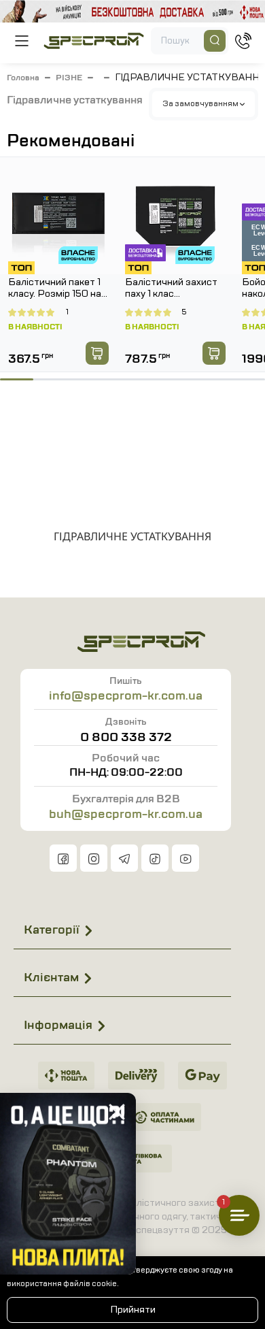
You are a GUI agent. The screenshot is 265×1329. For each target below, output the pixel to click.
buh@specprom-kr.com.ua (125, 814)
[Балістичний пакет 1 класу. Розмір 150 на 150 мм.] (58, 215)
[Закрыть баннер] (116, 1112)
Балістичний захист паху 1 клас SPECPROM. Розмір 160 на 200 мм (172, 288)
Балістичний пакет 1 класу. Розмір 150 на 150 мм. (54, 288)
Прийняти (133, 1309)
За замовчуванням (201, 103)
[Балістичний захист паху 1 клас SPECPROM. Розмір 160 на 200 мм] (175, 215)
